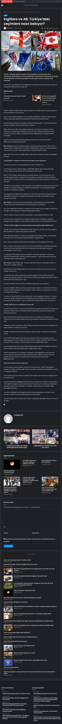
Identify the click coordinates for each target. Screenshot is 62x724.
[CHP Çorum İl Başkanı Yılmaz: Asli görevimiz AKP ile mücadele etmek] (50, 481)
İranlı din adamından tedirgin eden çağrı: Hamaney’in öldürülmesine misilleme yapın (30, 480)
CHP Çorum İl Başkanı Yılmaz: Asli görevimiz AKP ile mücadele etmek (49, 489)
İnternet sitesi (35, 533)
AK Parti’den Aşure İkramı (11, 667)
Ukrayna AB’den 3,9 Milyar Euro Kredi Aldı (49, 461)
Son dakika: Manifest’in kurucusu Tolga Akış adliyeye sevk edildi (29, 462)
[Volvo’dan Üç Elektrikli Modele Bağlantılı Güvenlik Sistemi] (8, 578)
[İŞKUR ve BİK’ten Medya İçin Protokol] (8, 655)
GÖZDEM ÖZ (10, 28)
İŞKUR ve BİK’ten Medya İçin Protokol (24, 653)
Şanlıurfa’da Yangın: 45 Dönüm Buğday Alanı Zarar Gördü (20, 564)
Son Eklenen (31, 554)
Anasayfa (7, 12)
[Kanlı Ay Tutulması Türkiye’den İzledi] (12, 464)
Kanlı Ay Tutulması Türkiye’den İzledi (9, 471)
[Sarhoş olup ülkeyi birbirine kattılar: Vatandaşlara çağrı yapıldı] (8, 616)
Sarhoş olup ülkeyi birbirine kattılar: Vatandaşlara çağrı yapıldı (32, 614)
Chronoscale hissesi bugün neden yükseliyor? (17, 632)
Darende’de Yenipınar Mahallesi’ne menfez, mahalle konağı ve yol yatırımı (10, 490)
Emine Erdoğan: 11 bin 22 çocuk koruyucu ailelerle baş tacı (20, 637)
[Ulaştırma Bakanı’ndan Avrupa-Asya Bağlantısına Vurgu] (8, 662)
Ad (5, 526)
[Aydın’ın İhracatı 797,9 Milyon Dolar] (8, 648)
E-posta (6, 533)
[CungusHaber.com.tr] (31, 5)
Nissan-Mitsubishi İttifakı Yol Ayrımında (15, 641)
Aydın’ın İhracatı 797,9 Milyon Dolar (24, 646)
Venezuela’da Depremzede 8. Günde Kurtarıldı (17, 560)
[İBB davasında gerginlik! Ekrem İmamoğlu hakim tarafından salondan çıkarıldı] (36, 98)
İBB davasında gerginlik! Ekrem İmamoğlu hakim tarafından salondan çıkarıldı (32, 1)
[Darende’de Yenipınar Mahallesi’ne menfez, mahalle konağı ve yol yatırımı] (12, 481)
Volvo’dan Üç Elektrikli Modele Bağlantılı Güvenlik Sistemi (30, 576)
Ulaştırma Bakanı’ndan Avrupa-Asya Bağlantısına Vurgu (30, 660)
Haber (12, 12)
